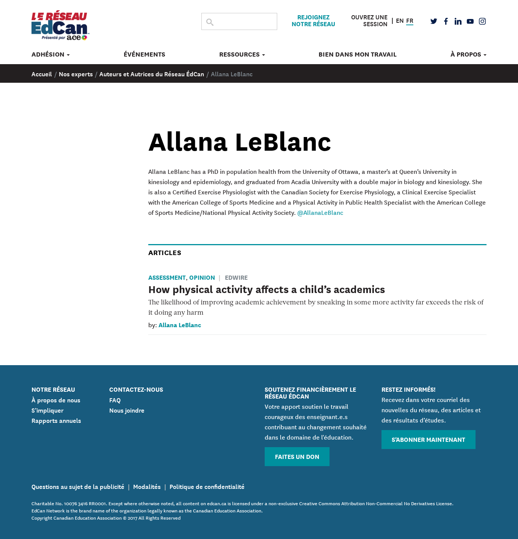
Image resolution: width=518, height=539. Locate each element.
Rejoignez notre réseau (313, 20)
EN (400, 19)
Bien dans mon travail (358, 54)
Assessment (167, 277)
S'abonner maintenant (428, 439)
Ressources (240, 54)
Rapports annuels (56, 420)
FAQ (115, 399)
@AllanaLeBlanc (320, 212)
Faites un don (297, 456)
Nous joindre (126, 409)
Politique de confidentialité (207, 486)
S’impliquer (47, 409)
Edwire (236, 277)
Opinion (202, 277)
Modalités (147, 486)
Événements (144, 54)
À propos (467, 54)
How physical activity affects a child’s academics (266, 288)
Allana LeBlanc (180, 324)
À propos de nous (55, 399)
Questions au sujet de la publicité (77, 486)
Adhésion (48, 54)
